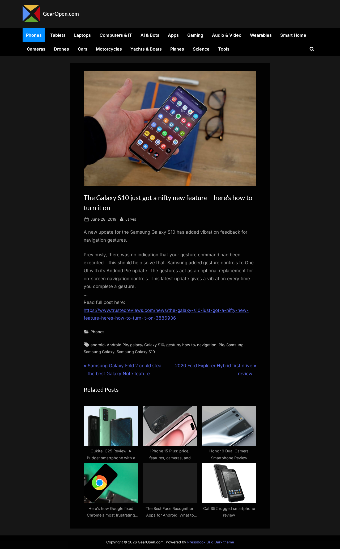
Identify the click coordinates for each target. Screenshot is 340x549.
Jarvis (130, 219)
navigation (206, 344)
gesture (173, 344)
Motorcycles (109, 49)
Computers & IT (116, 35)
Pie (221, 344)
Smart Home (293, 35)
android (98, 344)
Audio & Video (226, 35)
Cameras (36, 49)
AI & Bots (150, 35)
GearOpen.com (61, 13)
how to (188, 344)
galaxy (136, 344)
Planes (177, 49)
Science (201, 49)
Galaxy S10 (154, 344)
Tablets (58, 35)
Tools (224, 49)
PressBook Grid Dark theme (210, 542)
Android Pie (117, 344)
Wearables (261, 35)
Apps (173, 35)
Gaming (195, 35)
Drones (61, 49)
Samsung (235, 344)
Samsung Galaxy (99, 351)
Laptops (82, 35)
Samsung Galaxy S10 (136, 351)
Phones (34, 35)
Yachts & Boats (146, 49)
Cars (82, 49)
